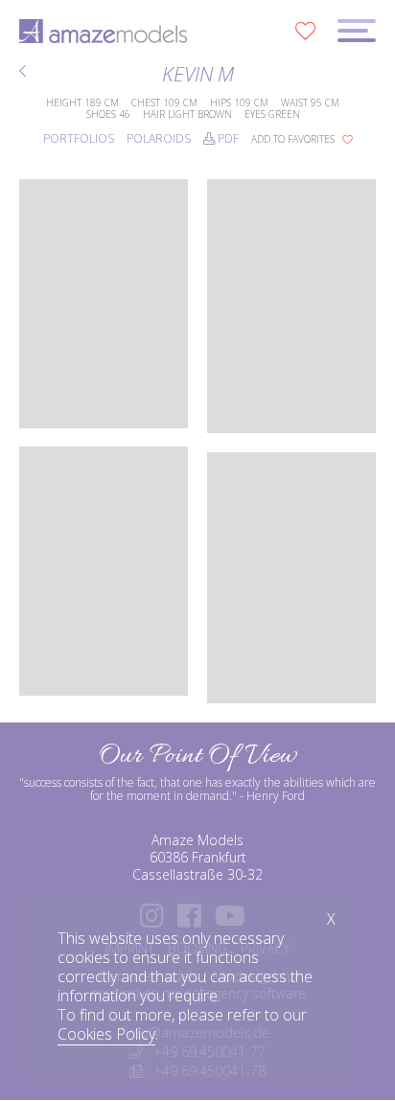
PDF (227, 138)
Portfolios (78, 138)
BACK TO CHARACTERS (25, 73)
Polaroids (159, 138)
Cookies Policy (106, 1033)
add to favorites (294, 139)
